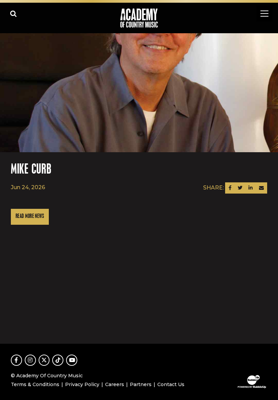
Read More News (30, 216)
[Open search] (13, 13)
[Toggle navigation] (264, 13)
